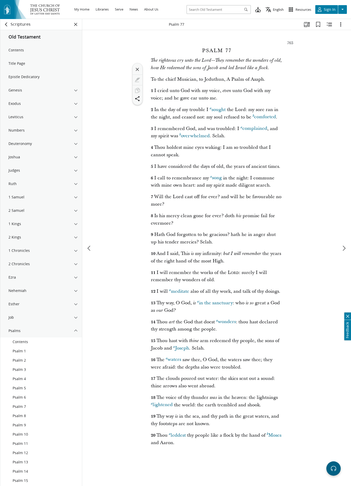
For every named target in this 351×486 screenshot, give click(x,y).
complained (254, 128)
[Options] (341, 24)
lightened (163, 405)
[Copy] (137, 90)
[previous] (89, 248)
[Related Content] (329, 24)
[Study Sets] (307, 24)
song (217, 178)
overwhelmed (195, 136)
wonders (227, 322)
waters (174, 359)
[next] (344, 248)
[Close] (137, 69)
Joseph (182, 348)
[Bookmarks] (318, 24)
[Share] (137, 99)
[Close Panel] (76, 24)
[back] (6, 24)
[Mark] (137, 80)
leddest (178, 435)
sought (218, 109)
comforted (265, 117)
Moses (274, 435)
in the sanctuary (216, 303)
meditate (180, 291)
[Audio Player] (333, 468)
